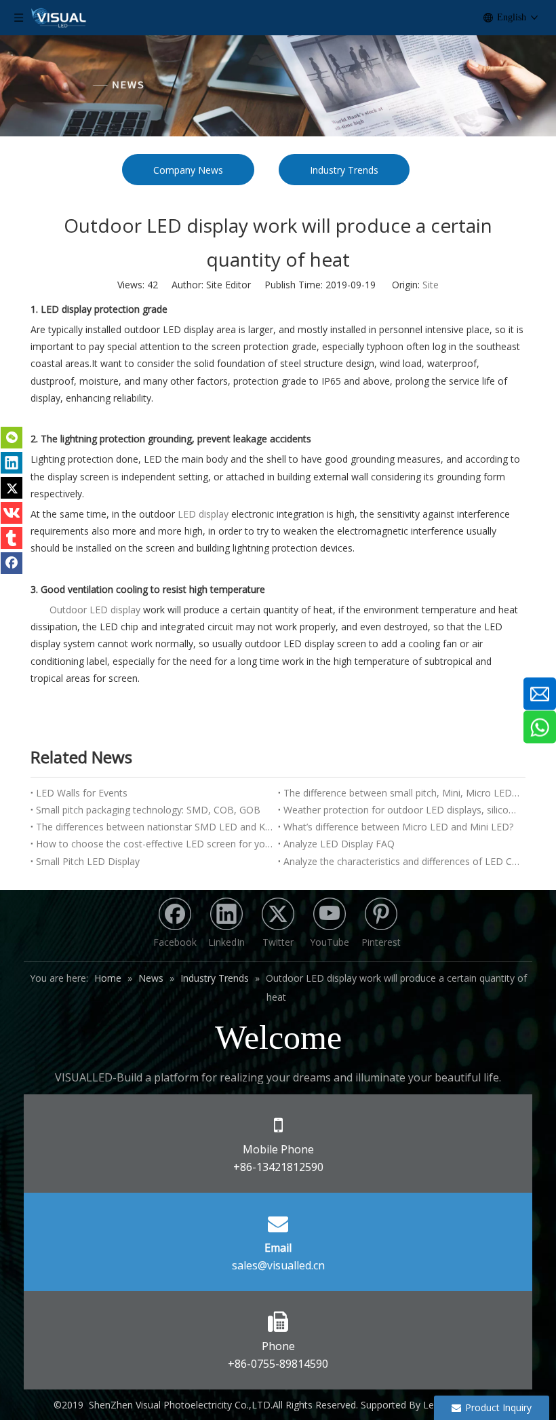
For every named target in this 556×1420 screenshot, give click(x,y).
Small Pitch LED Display (88, 861)
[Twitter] (11, 488)
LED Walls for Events (81, 792)
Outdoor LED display (94, 609)
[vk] (11, 513)
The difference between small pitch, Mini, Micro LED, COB (401, 792)
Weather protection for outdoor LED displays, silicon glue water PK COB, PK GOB (401, 809)
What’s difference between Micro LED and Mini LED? (398, 826)
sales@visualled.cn (278, 1265)
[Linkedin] (11, 463)
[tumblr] (11, 538)
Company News (188, 170)
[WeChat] (11, 437)
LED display (204, 513)
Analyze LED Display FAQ (339, 843)
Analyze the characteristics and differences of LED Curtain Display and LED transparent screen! (401, 861)
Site (430, 284)
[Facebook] (11, 563)
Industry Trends (344, 170)
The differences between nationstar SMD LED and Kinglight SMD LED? (154, 826)
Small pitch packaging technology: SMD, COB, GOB (148, 809)
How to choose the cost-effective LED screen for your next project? (154, 843)
